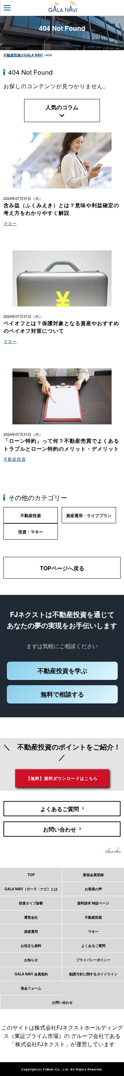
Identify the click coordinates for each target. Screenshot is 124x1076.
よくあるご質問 (93, 945)
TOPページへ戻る (62, 568)
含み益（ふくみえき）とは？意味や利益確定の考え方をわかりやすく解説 (61, 209)
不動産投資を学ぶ (62, 670)
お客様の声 (93, 888)
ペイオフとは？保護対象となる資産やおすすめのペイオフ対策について (61, 327)
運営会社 (31, 917)
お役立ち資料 (31, 945)
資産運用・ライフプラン (89, 515)
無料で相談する (62, 694)
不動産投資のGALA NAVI (23, 55)
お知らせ (31, 959)
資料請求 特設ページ (93, 903)
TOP (31, 874)
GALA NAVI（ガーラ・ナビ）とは (31, 888)
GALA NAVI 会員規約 (31, 974)
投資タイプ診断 (31, 903)
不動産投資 (14, 459)
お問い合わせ (62, 1002)
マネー (10, 223)
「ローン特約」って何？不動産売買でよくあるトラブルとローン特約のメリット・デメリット (61, 444)
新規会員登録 (93, 874)
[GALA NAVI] (62, 6)
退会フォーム (31, 988)
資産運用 (31, 931)
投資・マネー (30, 531)
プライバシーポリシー (93, 959)
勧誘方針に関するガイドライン (93, 974)
